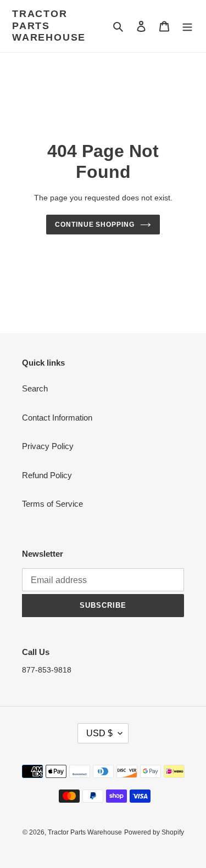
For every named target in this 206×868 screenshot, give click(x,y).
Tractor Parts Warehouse (49, 25)
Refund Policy (47, 475)
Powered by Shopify (154, 832)
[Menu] (187, 26)
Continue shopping (95, 224)
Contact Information (57, 417)
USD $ (99, 733)
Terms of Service (52, 503)
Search (35, 388)
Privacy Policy (48, 446)
